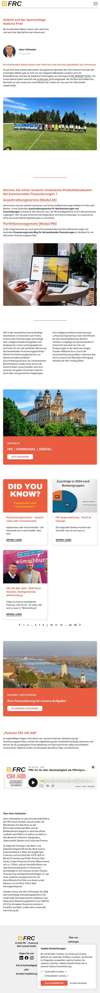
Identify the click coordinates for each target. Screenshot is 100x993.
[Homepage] (12, 3)
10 (51, 625)
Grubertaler (43, 79)
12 (61, 625)
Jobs (26, 969)
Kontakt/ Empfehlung (26, 973)
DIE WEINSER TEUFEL (81, 76)
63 (75, 625)
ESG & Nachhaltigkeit (26, 965)
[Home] (26, 938)
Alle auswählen (54, 983)
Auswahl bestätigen (78, 983)
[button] (20, 456)
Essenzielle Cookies (54, 971)
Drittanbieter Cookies (55, 975)
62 (70, 625)
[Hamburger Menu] (95, 3)
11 (56, 625)
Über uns (73, 937)
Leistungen (73, 941)
